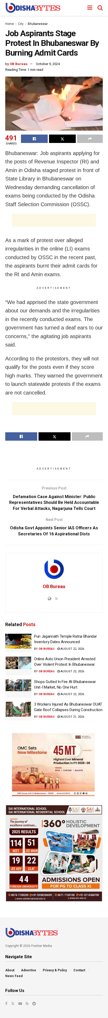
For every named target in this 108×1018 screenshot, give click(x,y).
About (9, 970)
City (21, 24)
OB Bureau (19, 64)
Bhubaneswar (38, 24)
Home (9, 24)
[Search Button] (100, 8)
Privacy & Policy (55, 970)
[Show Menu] (89, 8)
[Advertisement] (54, 220)
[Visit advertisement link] (54, 764)
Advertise (28, 970)
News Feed (14, 976)
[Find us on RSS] (27, 1003)
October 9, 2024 (48, 64)
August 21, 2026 (72, 716)
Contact (79, 970)
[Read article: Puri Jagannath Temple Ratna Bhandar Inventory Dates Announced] (18, 643)
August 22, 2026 (72, 649)
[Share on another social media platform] (90, 139)
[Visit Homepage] (33, 8)
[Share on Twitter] (62, 139)
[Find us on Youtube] (20, 1003)
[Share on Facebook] (34, 139)
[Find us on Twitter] (13, 1003)
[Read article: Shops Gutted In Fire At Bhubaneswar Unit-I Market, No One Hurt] (18, 688)
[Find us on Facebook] (6, 1003)
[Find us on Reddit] (34, 1003)
